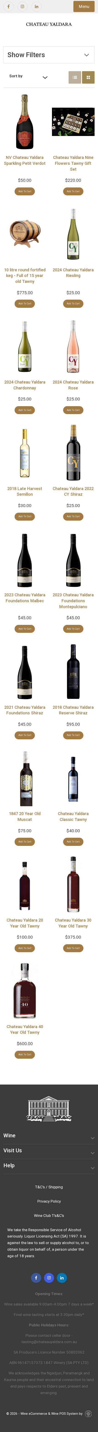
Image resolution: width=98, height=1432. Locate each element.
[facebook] (8, 7)
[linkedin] (36, 7)
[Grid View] (88, 77)
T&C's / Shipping (49, 1187)
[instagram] (23, 7)
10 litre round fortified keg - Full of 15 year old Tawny (25, 275)
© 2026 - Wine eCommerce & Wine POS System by (44, 1414)
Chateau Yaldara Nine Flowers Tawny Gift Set (73, 163)
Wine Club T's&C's (49, 1215)
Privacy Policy (49, 1201)
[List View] (75, 77)
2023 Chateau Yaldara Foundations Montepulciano (73, 600)
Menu (84, 6)
